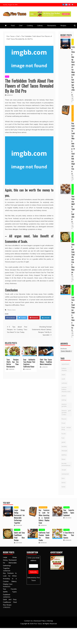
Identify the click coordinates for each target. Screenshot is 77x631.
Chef (20, 25)
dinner (64, 395)
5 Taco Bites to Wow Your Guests (68, 535)
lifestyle (64, 450)
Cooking (30, 25)
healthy (64, 446)
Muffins (64, 455)
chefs (63, 374)
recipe (64, 469)
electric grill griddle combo (66, 412)
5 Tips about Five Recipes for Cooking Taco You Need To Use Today (17, 329)
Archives (63, 349)
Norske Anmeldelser (66, 464)
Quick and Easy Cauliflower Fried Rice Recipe (72, 258)
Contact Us (28, 621)
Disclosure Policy (40, 621)
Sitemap (50, 621)
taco (63, 478)
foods (64, 433)
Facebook (63, 5)
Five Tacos (10, 36)
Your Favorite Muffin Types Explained (73, 207)
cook (63, 379)
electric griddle (64, 405)
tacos (14, 310)
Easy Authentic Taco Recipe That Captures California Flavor (29, 363)
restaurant (65, 474)
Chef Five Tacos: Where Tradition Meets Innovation (46, 362)
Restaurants (51, 25)
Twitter (66, 5)
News (63, 459)
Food (13, 25)
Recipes (63, 25)
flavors (10, 310)
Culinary (40, 25)
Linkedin (46, 318)
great (63, 442)
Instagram (69, 5)
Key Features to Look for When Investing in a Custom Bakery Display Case (73, 147)
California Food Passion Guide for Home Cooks (73, 312)
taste (63, 486)
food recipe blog (66, 428)
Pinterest (72, 5)
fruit (63, 438)
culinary (64, 383)
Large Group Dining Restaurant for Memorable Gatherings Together (73, 70)
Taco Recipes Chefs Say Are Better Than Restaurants (13, 363)
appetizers (65, 364)
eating (64, 400)
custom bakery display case (66, 389)
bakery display (64, 369)
